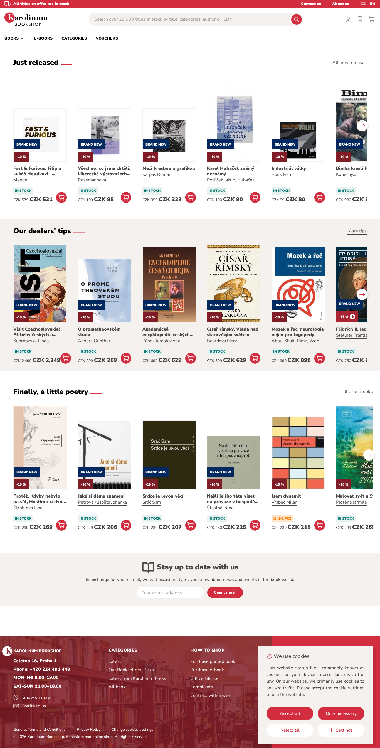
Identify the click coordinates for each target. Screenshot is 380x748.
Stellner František (354, 335)
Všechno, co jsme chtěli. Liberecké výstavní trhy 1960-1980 (104, 171)
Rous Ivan (281, 174)
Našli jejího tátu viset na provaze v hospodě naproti (231, 499)
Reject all (290, 730)
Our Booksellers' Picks (131, 670)
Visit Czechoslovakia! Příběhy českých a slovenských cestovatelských (36, 332)
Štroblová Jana (27, 508)
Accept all (290, 713)
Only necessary (341, 713)
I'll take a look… (357, 391)
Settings (344, 730)
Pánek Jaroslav (157, 341)
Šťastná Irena (220, 508)
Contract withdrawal (210, 695)
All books (118, 687)
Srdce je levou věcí (163, 496)
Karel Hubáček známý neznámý (230, 171)
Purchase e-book (207, 670)
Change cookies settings (133, 729)
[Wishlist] (360, 19)
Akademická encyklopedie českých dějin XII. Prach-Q (166, 332)
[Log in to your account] (348, 19)
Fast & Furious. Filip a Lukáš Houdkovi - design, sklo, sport (37, 171)
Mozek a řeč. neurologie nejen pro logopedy (298, 332)
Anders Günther (94, 341)
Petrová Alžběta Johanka (102, 502)
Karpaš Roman (156, 174)
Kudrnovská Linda (31, 341)
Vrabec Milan (284, 502)
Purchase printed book (212, 661)
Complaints (201, 687)
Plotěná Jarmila (351, 502)
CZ (363, 3)
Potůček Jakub (221, 180)
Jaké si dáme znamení (101, 496)
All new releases (349, 63)
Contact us (311, 3)
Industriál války (289, 168)
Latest (114, 661)
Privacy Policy (88, 729)
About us (340, 3)
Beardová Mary (222, 341)
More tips (357, 231)
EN (373, 3)
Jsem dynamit (286, 496)
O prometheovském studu (99, 332)
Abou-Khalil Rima (289, 341)
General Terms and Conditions (39, 729)
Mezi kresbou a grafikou (168, 168)
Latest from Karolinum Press (137, 678)
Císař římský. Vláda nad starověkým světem (232, 332)
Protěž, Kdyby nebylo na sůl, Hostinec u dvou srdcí (39, 499)
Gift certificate (204, 678)
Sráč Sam (151, 502)
